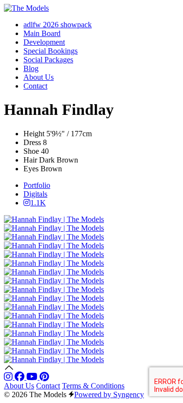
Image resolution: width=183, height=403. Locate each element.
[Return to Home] (26, 8)
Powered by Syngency (109, 394)
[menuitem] (57, 24)
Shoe (31, 151)
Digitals (35, 194)
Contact (48, 386)
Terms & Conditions (93, 386)
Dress (32, 142)
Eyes (31, 169)
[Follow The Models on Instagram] (9, 377)
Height (33, 133)
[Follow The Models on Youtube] (33, 377)
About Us (19, 386)
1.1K (38, 203)
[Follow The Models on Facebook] (20, 377)
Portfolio (36, 185)
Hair (30, 160)
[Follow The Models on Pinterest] (44, 377)
